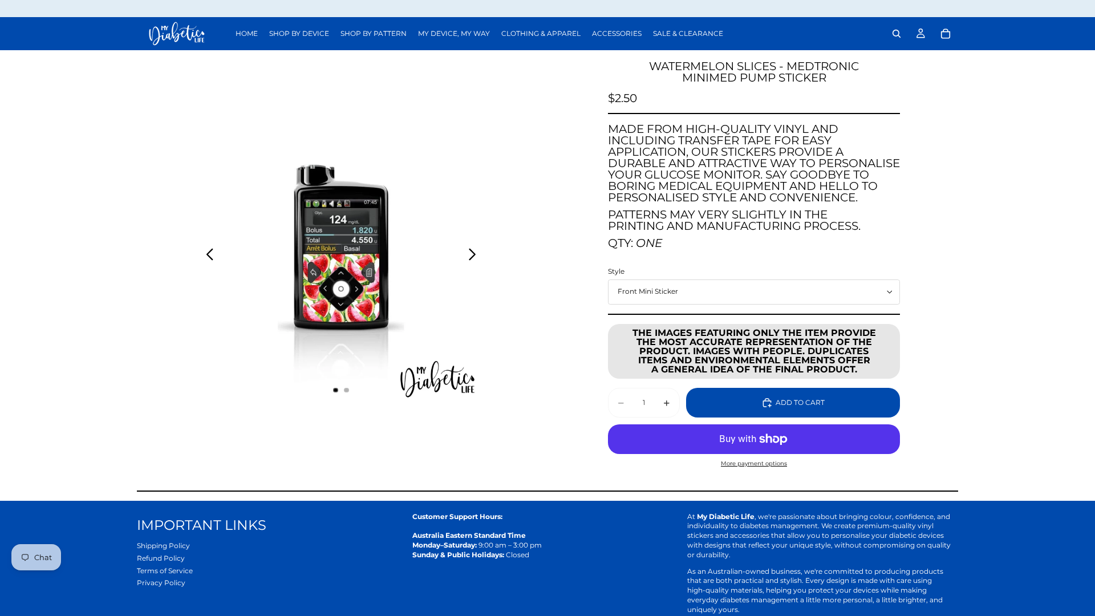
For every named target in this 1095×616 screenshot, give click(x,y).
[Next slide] (475, 255)
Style (616, 271)
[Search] (896, 33)
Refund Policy (161, 558)
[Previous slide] (207, 255)
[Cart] (945, 33)
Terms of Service (165, 570)
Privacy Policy (161, 582)
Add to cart (800, 402)
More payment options (754, 463)
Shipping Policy (163, 545)
